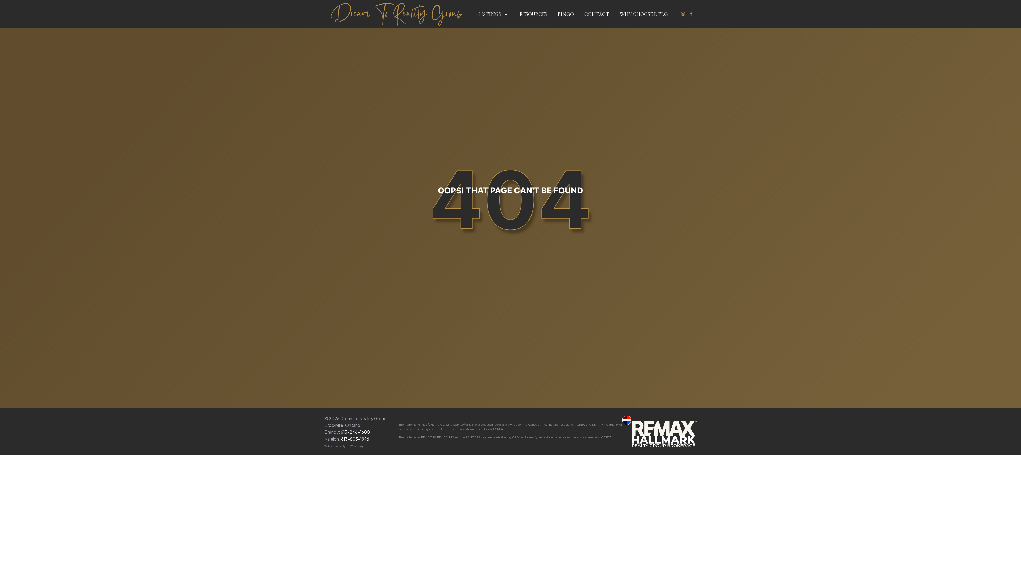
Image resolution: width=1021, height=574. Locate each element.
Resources (533, 14)
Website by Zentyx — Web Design (344, 446)
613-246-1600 (355, 432)
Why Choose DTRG (644, 14)
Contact (596, 14)
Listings (489, 14)
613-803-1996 (355, 439)
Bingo (566, 14)
